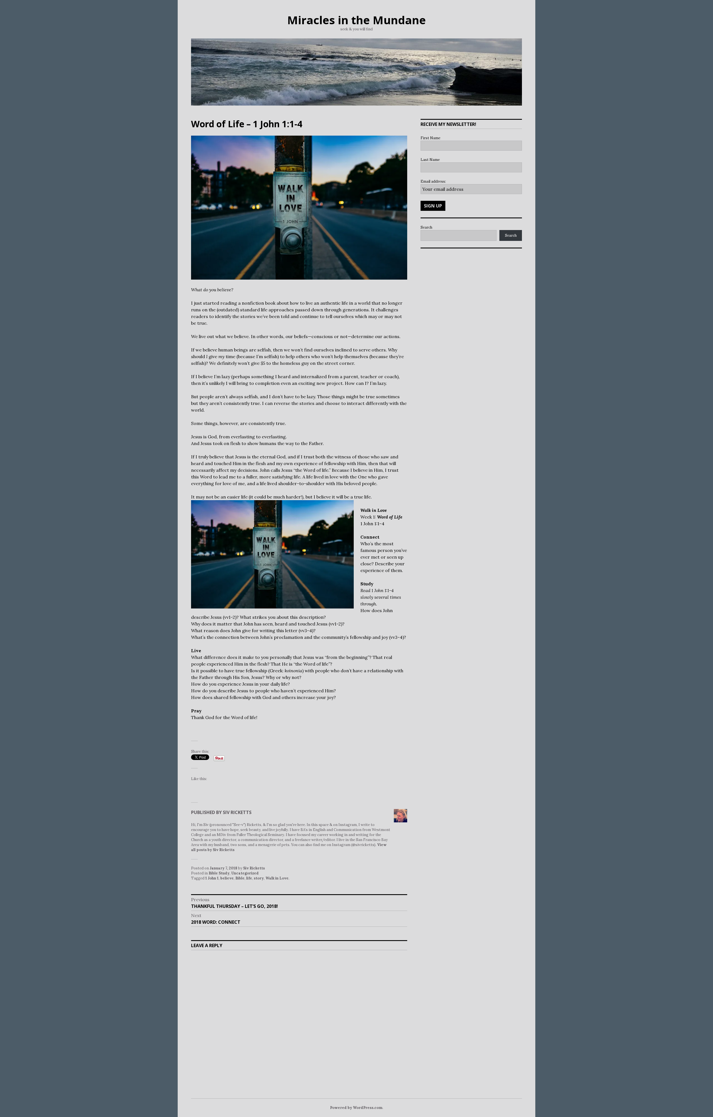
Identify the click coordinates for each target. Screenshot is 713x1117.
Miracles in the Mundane (356, 20)
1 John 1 (212, 878)
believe (227, 878)
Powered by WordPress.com (356, 1107)
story (259, 878)
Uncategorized (245, 873)
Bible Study (219, 873)
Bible (240, 878)
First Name (430, 138)
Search (426, 227)
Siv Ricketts (254, 868)
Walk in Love (277, 878)
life (249, 878)
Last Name (430, 159)
